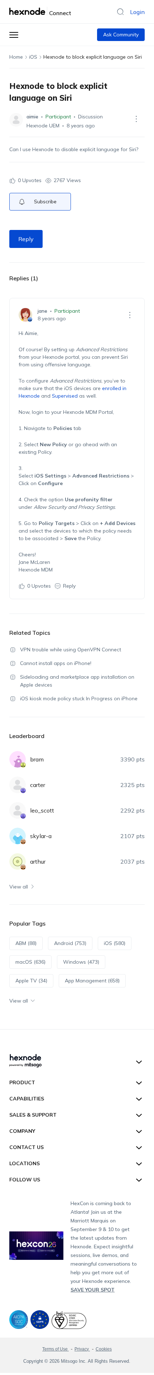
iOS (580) (114, 943)
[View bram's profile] (17, 759)
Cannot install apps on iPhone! (55, 663)
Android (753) (70, 943)
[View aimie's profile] (16, 120)
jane (42, 311)
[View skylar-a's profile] (17, 836)
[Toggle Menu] (14, 35)
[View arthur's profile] (17, 861)
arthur (37, 861)
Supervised (65, 396)
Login (137, 11)
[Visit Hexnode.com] (28, 11)
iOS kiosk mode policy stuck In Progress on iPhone (79, 698)
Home (16, 57)
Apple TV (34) (31, 980)
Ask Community (121, 34)
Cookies (104, 1349)
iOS (33, 57)
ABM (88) (26, 943)
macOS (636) (30, 962)
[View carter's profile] (17, 785)
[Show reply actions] (129, 315)
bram (37, 759)
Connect (60, 13)
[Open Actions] (136, 119)
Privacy (82, 1349)
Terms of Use (55, 1349)
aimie (32, 116)
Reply (26, 239)
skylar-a (41, 836)
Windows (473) (81, 962)
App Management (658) (92, 980)
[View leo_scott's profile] (17, 810)
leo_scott (42, 810)
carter (37, 784)
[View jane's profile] (25, 315)
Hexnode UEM (43, 125)
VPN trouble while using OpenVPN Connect (70, 649)
